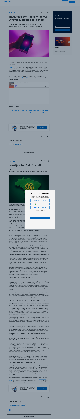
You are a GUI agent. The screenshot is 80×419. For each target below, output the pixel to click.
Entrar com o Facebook (41, 207)
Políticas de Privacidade (40, 225)
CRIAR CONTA (40, 221)
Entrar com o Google (41, 203)
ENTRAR (40, 217)
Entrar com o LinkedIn (41, 200)
